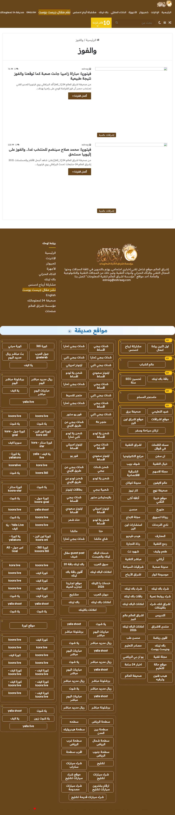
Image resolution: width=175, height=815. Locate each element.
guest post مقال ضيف (74, 554)
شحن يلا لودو (101, 478)
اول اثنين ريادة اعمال (160, 347)
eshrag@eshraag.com (117, 280)
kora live (41, 465)
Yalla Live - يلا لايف (15, 526)
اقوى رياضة (160, 637)
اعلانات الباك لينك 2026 (133, 628)
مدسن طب (133, 637)
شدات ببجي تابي (74, 357)
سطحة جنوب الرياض (101, 753)
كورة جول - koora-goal (42, 499)
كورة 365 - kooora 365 (42, 549)
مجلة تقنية (160, 656)
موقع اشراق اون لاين (133, 420)
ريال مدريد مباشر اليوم (41, 380)
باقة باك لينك (160, 379)
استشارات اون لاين (133, 526)
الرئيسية (166, 12)
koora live (41, 416)
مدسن (133, 509)
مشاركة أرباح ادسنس (84, 12)
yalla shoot (74, 624)
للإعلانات (29, 808)
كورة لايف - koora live (42, 672)
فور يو (74, 455)
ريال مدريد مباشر (101, 643)
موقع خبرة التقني (160, 499)
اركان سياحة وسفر (146, 430)
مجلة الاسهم (160, 471)
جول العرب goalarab (42, 355)
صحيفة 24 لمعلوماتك (41, 300)
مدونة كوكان (133, 482)
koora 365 (42, 472)
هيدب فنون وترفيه (160, 677)
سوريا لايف (15, 442)
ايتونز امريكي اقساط (74, 446)
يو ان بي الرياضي (133, 656)
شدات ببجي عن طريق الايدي (74, 423)
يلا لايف (28, 365)
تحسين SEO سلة (133, 380)
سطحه (74, 721)
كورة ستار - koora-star (15, 488)
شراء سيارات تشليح (101, 776)
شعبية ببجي (101, 489)
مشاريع (74, 594)
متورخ (160, 509)
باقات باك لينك (133, 596)
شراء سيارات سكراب (74, 764)
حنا (101, 531)
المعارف (160, 536)
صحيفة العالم (133, 675)
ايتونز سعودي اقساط (100, 374)
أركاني (160, 559)
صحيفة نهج (160, 490)
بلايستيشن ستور (101, 497)
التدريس (160, 615)
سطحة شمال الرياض (100, 742)
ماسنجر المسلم (146, 397)
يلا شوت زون (42, 718)
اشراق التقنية (133, 444)
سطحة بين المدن (101, 731)
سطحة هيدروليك (74, 729)
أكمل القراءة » (79, 95)
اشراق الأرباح (133, 574)
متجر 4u (101, 422)
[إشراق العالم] (164, 3)
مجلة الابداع (133, 517)
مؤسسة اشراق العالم (42, 305)
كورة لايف (42, 573)
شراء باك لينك (160, 588)
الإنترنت (155, 12)
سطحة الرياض (101, 721)
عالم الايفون (160, 482)
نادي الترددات (160, 524)
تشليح (101, 763)
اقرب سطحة (74, 752)
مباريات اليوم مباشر (101, 633)
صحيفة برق (133, 411)
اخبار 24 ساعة (133, 664)
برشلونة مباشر (74, 631)
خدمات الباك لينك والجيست (101, 554)
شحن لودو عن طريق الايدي (74, 480)
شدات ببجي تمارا (74, 346)
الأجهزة (133, 12)
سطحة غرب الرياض (74, 742)
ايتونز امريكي (74, 365)
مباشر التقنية (133, 559)
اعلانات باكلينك (88, 609)
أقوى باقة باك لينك (74, 573)
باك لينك (103, 12)
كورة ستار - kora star (41, 444)
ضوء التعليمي (160, 411)
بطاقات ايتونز (74, 489)
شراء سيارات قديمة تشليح (87, 797)
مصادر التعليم (133, 645)
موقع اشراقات (160, 419)
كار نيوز (133, 490)
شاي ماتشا (101, 538)
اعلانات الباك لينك (133, 604)
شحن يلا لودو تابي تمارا (74, 434)
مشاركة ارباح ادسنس (133, 347)
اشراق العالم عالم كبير (133, 616)
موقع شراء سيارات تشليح (74, 776)
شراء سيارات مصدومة (74, 787)
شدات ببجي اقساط (101, 347)
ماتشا (74, 531)
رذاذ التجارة (133, 543)
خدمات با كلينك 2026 (100, 584)
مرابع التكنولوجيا (133, 456)
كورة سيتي (15, 346)
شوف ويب (133, 463)
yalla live (28, 401)
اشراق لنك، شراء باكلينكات (160, 605)
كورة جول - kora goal (15, 433)
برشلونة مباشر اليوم (14, 380)
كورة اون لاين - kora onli (42, 433)
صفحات (50, 311)
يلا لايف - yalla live (42, 455)
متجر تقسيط (74, 395)
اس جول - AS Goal (14, 549)
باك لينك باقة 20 (74, 564)
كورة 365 (41, 346)
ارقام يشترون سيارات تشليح (101, 787)
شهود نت (133, 551)
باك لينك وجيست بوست (160, 647)
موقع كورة (28, 625)
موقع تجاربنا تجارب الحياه (74, 584)
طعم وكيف (160, 551)
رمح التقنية (160, 543)
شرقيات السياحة (133, 566)
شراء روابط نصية (160, 596)
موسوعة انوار (160, 574)
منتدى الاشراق (160, 626)
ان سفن (160, 456)
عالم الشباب (146, 364)
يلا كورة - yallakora (15, 455)
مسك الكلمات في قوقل (160, 446)
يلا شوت (101, 624)
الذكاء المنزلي (118, 12)
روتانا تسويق (160, 517)
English (31, 12)
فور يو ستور (74, 414)
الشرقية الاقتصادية (133, 473)
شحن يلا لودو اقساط (74, 374)
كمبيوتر (144, 12)
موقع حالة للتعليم (160, 666)
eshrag (85, 69)
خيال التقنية (160, 463)
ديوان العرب (101, 594)
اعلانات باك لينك (101, 602)
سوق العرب (101, 564)
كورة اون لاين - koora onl (42, 537)
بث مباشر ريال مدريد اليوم (15, 355)
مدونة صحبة (160, 566)
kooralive (15, 465)
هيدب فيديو (133, 536)
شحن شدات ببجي (101, 468)
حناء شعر (74, 519)
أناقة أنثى (133, 498)
